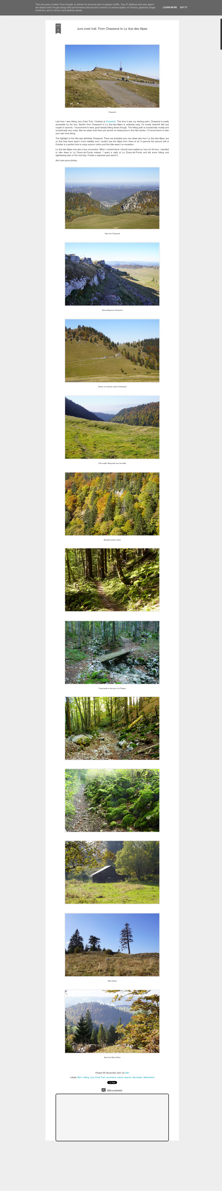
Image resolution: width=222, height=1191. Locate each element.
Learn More (170, 7)
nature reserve (124, 1077)
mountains (111, 1077)
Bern (80, 1077)
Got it (183, 7)
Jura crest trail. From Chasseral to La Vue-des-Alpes (112, 28)
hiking (86, 1077)
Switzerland (148, 1077)
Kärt (127, 1072)
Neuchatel (137, 1077)
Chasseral (111, 121)
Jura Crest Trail (97, 1077)
